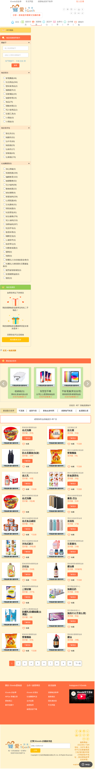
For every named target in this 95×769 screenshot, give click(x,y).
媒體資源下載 (32, 709)
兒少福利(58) (11, 185)
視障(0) (9, 256)
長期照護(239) (12, 173)
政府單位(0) (11, 244)
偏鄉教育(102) (12, 177)
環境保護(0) (11, 208)
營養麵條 (71, 453)
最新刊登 (33, 411)
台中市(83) (10, 141)
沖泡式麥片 (27, 543)
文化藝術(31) (11, 204)
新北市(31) (10, 133)
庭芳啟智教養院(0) (13, 270)
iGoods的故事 (16, 1)
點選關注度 (83, 411)
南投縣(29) (10, 145)
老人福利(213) (12, 220)
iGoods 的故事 (10, 692)
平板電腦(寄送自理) (71, 391)
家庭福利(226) (12, 197)
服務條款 (51, 697)
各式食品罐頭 (29, 521)
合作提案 (30, 701)
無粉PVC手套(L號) (76, 613)
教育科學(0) (11, 232)
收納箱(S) (19, 391)
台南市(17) (10, 149)
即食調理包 (73, 475)
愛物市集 (81, 23)
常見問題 (29, 1)
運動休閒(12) (11, 106)
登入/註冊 (80, 1)
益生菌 (70, 430)
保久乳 (25, 475)
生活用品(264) (12, 82)
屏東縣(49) (10, 153)
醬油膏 (70, 566)
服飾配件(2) (11, 90)
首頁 (17, 22)
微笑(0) (9, 278)
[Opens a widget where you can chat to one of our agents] (86, 765)
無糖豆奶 (71, 589)
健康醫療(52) (11, 181)
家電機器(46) (11, 78)
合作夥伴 (70, 23)
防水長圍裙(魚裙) (30, 453)
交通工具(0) (11, 114)
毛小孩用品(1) (11, 110)
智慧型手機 (45, 391)
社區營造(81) (11, 212)
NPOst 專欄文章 (11, 697)
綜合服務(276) (12, 216)
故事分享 (60, 23)
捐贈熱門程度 (66, 411)
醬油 (69, 637)
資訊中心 (49, 23)
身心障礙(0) (11, 169)
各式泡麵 (26, 430)
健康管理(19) (11, 98)
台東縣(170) (11, 157)
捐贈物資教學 (53, 692)
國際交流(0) (11, 236)
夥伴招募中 (9, 705)
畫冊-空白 (72, 498)
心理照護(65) (11, 200)
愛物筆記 (8, 701)
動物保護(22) (11, 189)
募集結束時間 (48, 411)
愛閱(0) (9, 252)
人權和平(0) (11, 240)
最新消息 (28, 23)
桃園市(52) (10, 137)
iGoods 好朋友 (32, 692)
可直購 (21, 411)
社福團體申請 (32, 697)
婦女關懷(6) (11, 193)
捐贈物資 (38, 23)
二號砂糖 (26, 589)
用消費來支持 (15, 340)
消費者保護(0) (11, 248)
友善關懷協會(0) (12, 274)
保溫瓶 (70, 521)
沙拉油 (25, 566)
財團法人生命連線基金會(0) (17, 260)
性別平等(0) (11, 228)
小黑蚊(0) (10, 118)
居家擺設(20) (11, 94)
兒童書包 (71, 543)
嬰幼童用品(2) (11, 86)
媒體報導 (30, 705)
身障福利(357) (12, 224)
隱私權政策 (52, 701)
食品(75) (9, 102)
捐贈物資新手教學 (45, 1)
